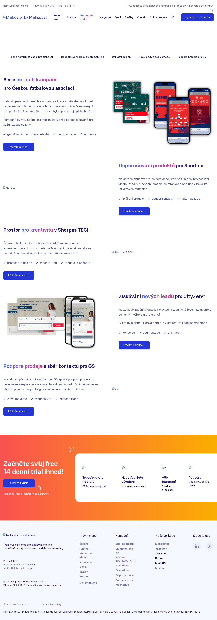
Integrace (105, 17)
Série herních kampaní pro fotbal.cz (32, 56)
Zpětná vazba (124, 580)
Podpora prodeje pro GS (191, 56)
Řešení (83, 543)
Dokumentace (158, 17)
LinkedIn (197, 546)
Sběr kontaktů (124, 543)
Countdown (122, 570)
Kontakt (141, 17)
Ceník (118, 17)
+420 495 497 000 (43, 5)
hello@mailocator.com (15, 5)
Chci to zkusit (19, 483)
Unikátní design (121, 56)
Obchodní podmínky (51, 604)
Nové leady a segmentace (154, 56)
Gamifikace (122, 565)
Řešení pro (57, 17)
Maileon (160, 568)
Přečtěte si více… (19, 147)
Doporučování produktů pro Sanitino (82, 56)
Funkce (71, 17)
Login (173, 17)
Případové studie (86, 17)
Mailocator (162, 543)
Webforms (122, 585)
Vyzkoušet (197, 17)
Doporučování (124, 575)
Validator (161, 548)
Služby (129, 17)
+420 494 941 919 (14, 568)
